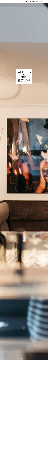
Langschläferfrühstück (32, 411)
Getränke (37, 1)
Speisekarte (33, 413)
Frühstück (33, 1)
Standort (40, 1)
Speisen (31, 1)
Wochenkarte (27, 1)
